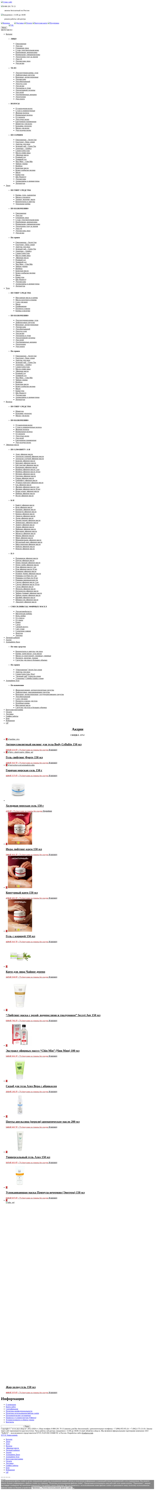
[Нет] (73, 1488)
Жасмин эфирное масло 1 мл (27, 487)
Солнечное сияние (23, 631)
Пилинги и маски (23, 308)
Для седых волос (22, 119)
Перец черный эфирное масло (28, 563)
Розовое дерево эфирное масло (28, 573)
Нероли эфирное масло (25, 549)
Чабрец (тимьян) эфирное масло (29, 593)
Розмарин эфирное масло (26, 571)
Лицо (8, 185)
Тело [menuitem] (8, 1444)
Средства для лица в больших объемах (31, 660)
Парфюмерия (21, 306)
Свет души (20, 629)
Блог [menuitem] (8, 1468)
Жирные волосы (22, 113)
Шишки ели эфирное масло (27, 600)
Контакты (10, 1422)
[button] (7, 30)
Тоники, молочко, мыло (25, 199)
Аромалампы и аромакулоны (27, 181)
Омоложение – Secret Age (26, 140)
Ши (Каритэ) (21, 177)
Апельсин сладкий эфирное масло (30, 459)
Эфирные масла (22, 155)
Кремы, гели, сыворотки (26, 195)
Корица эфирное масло (25, 514)
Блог (8, 718)
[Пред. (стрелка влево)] (2, 1479)
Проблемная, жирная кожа (26, 52)
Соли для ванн (22, 302)
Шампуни (20, 411)
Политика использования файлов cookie (22, 1413)
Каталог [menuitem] (9, 1439)
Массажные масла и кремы (27, 298)
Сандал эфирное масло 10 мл (27, 584)
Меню (4, 28)
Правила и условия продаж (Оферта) (21, 1418)
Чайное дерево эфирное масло (28, 595)
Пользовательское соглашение (18, 1415)
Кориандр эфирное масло (26, 512)
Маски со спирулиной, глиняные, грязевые (33, 656)
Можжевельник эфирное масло (28, 540)
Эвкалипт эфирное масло (26, 602)
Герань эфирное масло (25, 478)
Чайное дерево (22, 164)
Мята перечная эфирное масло (28, 544)
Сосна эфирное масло (24, 587)
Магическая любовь (24, 614)
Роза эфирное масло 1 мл (26, 567)
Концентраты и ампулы (25, 202)
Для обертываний (23, 81)
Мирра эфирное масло (25, 536)
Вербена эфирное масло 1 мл (27, 469)
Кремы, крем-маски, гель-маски (29, 654)
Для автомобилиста (24, 611)
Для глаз (19, 46)
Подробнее (47, 811)
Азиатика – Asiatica (23, 148)
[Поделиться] (7, 1477)
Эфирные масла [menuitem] (12, 1448)
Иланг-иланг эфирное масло (27, 491)
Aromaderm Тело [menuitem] (12, 1457)
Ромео (18, 622)
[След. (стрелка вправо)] (4, 1479)
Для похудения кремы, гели (27, 73)
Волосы (9, 402)
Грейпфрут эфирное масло (26, 480)
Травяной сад (21, 159)
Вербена (19, 166)
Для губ (19, 59)
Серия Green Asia (23, 151)
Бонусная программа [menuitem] (14, 1459)
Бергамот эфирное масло (26, 463)
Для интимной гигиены (25, 90)
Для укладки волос (23, 130)
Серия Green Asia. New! (25, 674)
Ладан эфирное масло (24, 518)
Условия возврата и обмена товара (20, 1420)
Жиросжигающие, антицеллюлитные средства (35, 690)
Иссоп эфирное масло (25, 496)
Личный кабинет (13, 638)
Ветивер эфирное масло (25, 474)
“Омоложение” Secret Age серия (29, 670)
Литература (20, 183)
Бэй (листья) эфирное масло (27, 465)
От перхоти (20, 117)
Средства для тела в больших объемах (31, 707)
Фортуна (19, 633)
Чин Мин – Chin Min (24, 161)
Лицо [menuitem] (8, 1441)
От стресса (20, 618)
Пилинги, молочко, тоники (27, 658)
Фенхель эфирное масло (25, 589)
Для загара (20, 63)
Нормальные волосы (24, 115)
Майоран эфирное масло (26, 529)
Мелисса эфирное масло (25, 533)
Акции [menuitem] (9, 1452)
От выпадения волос (24, 108)
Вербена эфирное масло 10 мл (28, 472)
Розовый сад (21, 157)
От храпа (19, 620)
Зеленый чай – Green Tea (26, 146)
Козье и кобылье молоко (25, 170)
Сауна (18, 624)
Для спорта (20, 99)
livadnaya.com (87, 1433)
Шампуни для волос (24, 124)
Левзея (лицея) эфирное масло (28, 520)
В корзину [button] (53, 750)
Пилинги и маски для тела (26, 701)
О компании (11, 1405)
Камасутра (20, 175)
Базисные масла (22, 168)
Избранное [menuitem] (10, 1470)
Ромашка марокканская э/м (27, 580)
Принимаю (36, 1488)
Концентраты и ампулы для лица (29, 651)
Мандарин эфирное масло (26, 531)
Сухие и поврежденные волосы (29, 427)
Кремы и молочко (23, 311)
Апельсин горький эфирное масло (30, 456)
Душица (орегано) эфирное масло (29, 483)
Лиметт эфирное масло (25, 525)
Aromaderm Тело (12, 681)
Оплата (9, 712)
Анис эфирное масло (24, 454)
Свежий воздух (22, 627)
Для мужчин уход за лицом (27, 57)
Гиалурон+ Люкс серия (25, 142)
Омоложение (21, 44)
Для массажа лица (23, 61)
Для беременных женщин (26, 94)
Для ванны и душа (23, 88)
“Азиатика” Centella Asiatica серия (29, 678)
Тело (8, 288)
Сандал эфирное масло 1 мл (27, 582)
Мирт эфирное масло (24, 538)
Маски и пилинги (23, 197)
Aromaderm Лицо (13, 642)
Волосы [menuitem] (9, 1446)
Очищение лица (22, 48)
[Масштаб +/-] (2, 1477)
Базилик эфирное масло (25, 461)
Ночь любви (21, 616)
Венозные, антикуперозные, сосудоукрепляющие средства (40, 694)
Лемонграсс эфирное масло (27, 522)
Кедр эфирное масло (24, 507)
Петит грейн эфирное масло (27, 565)
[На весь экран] (4, 1477)
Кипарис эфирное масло (26, 509)
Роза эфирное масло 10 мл (26, 569)
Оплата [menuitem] (9, 1461)
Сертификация (12, 1409)
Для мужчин (21, 97)
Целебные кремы (23, 703)
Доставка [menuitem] (9, 1463)
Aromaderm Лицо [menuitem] (13, 1455)
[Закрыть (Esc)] (9, 1477)
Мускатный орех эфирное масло (29, 542)
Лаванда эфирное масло (25, 516)
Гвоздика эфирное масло (26, 476)
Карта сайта (11, 1407)
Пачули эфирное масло (25, 560)
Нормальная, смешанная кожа (28, 55)
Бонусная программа (14, 710)
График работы (12, 716)
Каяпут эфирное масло (25, 505)
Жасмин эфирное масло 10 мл (28, 489)
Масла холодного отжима (26, 300)
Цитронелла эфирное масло (27, 591)
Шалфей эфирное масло (25, 597)
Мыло (18, 172)
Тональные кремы (23, 204)
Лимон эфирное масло (25, 527)
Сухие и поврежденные (25, 111)
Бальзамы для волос (24, 126)
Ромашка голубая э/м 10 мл (27, 578)
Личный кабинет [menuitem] (13, 1450)
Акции (9, 640)
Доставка (9, 714)
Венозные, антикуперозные (27, 77)
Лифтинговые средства (25, 75)
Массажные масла (23, 705)
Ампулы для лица (23, 144)
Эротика (19, 635)
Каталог (9, 34)
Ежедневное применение (26, 122)
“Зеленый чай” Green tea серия (28, 676)
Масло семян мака (23, 153)
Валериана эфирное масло (26, 467)
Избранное (10, 721)
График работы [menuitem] (12, 1465)
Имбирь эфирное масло (25, 493)
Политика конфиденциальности (19, 1411)
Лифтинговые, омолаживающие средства (33, 692)
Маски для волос (22, 128)
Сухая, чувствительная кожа (27, 50)
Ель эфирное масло (23, 485)
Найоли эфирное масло (25, 546)
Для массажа (21, 79)
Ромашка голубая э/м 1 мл (26, 576)
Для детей (20, 92)
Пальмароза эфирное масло (27, 558)
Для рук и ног (21, 84)
